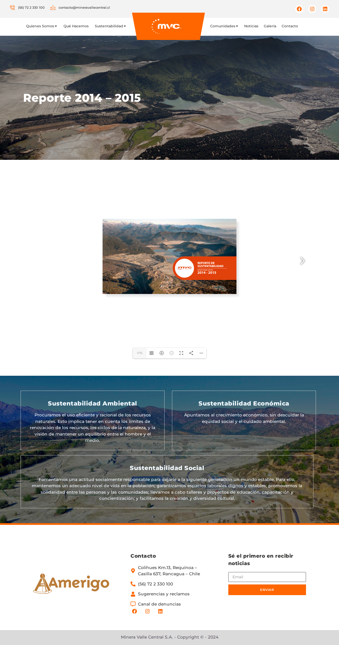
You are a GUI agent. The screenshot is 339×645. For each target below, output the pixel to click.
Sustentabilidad (109, 26)
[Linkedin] (325, 9)
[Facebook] (299, 9)
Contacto (290, 26)
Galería (270, 26)
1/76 (139, 353)
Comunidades (222, 26)
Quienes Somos (40, 26)
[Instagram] (312, 9)
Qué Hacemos (76, 26)
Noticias (251, 26)
